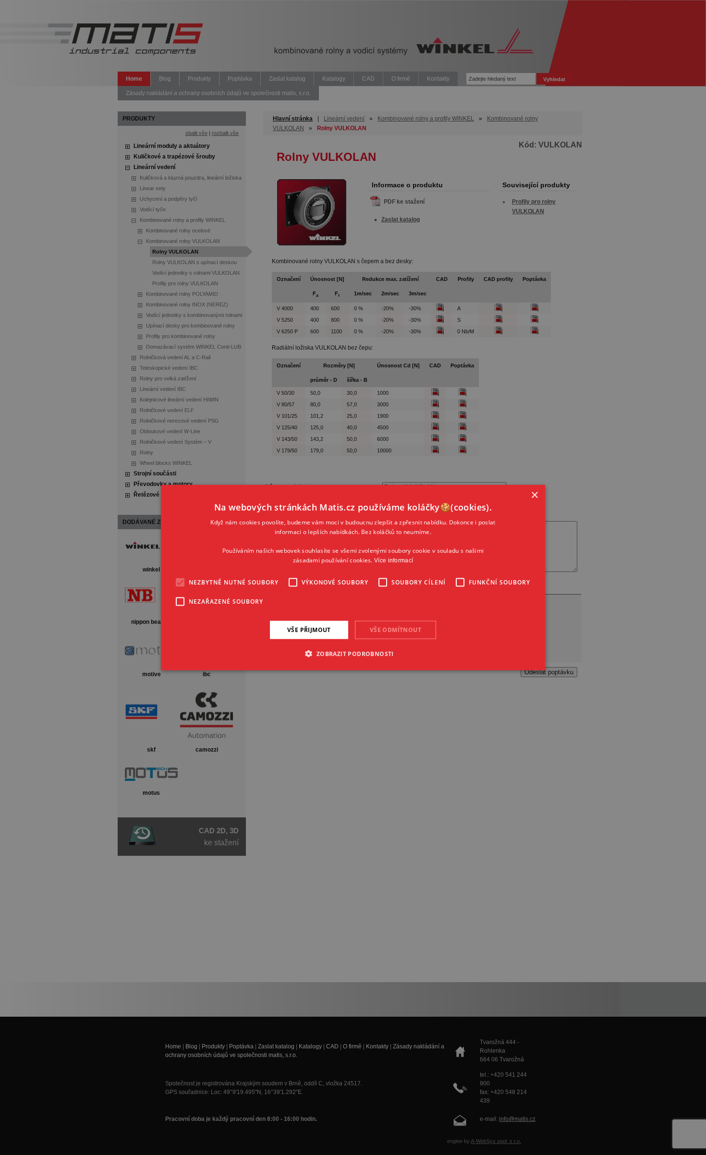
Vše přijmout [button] (309, 629)
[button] (352, 653)
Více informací (393, 560)
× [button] (534, 494)
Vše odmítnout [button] (395, 629)
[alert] (353, 577)
